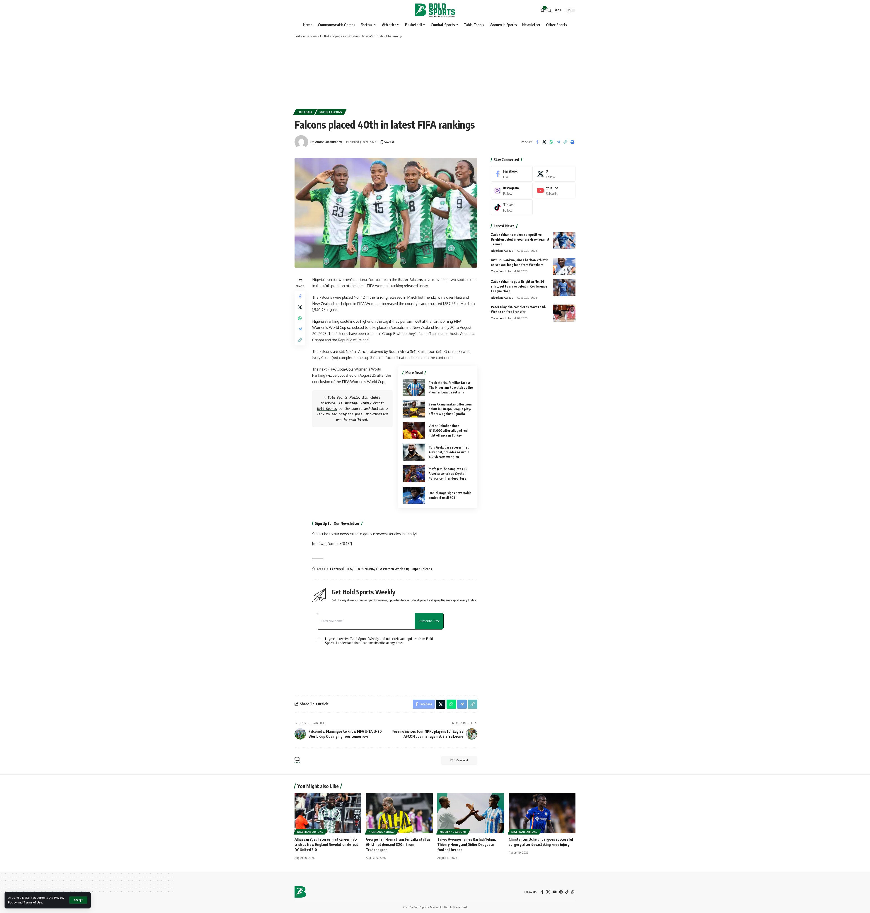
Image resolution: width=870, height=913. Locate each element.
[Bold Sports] (435, 10)
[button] (78, 900)
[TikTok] (567, 892)
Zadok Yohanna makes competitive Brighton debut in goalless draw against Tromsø (520, 239)
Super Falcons (330, 112)
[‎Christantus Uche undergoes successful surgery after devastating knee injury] (542, 813)
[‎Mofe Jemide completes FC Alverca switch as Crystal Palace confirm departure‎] (414, 473)
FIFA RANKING (364, 569)
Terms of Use (32, 902)
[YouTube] (554, 892)
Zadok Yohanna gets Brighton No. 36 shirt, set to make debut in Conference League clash (519, 286)
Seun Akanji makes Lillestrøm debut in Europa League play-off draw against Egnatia (450, 409)
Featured (337, 569)
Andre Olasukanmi (328, 142)
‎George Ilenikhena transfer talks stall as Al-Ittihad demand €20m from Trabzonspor (398, 844)
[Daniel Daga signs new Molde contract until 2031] (414, 495)
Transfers (497, 271)
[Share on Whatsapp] (551, 142)
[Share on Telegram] (558, 142)
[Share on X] (544, 142)
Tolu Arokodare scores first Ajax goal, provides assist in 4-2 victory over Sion (449, 452)
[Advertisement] (435, 72)
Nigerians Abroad (502, 250)
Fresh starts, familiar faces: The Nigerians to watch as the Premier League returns (451, 387)
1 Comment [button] (461, 760)
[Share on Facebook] (537, 142)
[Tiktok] (512, 207)
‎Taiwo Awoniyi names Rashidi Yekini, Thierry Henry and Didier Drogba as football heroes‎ (466, 844)
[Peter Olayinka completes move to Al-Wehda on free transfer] (564, 313)
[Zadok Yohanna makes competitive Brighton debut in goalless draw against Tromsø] (564, 240)
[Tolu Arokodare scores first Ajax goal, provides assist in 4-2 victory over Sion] (414, 452)
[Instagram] (512, 190)
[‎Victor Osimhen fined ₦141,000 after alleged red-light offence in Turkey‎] (414, 430)
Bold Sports (327, 408)
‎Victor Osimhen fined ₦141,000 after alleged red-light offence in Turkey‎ (449, 430)
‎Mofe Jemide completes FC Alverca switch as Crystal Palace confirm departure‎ (448, 473)
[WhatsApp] (572, 892)
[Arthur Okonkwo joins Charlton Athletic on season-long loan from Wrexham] (564, 266)
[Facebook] (512, 174)
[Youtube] (554, 190)
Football (305, 112)
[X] (554, 174)
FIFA (349, 569)
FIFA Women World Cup (393, 569)
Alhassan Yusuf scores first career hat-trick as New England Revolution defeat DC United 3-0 (326, 844)
